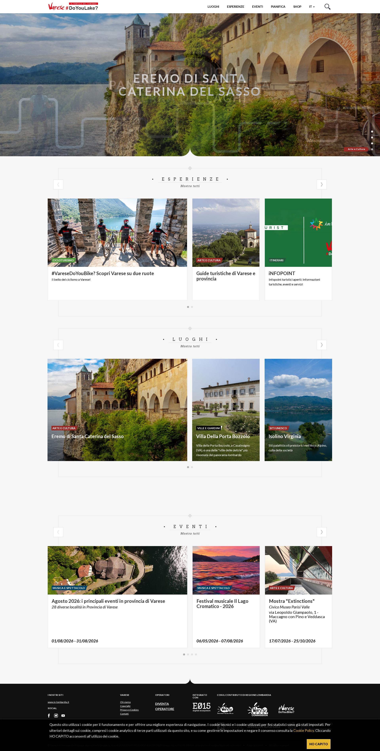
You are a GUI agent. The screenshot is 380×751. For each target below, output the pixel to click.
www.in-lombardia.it (58, 702)
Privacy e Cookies (129, 709)
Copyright (125, 706)
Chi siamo (125, 702)
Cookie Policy (303, 730)
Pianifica (278, 6)
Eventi (257, 6)
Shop (297, 6)
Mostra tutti (190, 186)
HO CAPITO (318, 744)
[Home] (75, 6)
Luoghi (213, 6)
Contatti (124, 713)
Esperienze (235, 6)
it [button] (311, 6)
